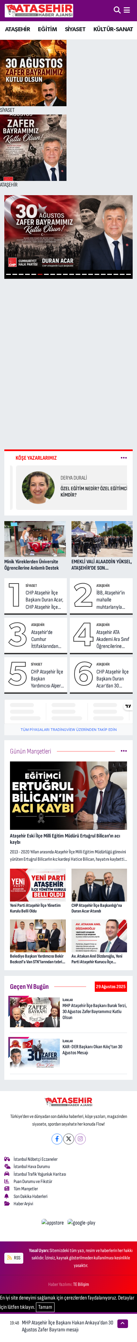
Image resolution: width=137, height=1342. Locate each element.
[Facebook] (57, 1139)
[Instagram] (80, 1139)
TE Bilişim (81, 1284)
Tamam (45, 1307)
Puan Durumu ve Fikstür (33, 1181)
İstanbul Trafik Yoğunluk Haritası (40, 1174)
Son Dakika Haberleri (31, 1196)
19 (122, 274)
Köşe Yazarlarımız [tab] (36, 458)
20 (128, 274)
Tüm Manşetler (26, 1189)
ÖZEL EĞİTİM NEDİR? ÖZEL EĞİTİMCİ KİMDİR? (88, 492)
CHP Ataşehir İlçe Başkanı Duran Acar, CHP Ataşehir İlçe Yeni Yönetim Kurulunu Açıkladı (44, 600)
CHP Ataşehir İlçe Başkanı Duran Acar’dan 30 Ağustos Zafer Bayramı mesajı (112, 679)
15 (96, 274)
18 (115, 274)
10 (65, 274)
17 (109, 274)
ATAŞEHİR (17, 30)
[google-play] (81, 1224)
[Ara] (117, 10)
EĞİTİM (47, 30)
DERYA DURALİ (68, 478)
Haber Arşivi (23, 1204)
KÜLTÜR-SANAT (113, 30)
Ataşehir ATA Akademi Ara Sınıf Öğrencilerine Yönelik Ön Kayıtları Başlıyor (112, 639)
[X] (68, 1139)
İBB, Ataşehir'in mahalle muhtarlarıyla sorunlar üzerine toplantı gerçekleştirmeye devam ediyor (113, 600)
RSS (16, 1258)
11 (71, 274)
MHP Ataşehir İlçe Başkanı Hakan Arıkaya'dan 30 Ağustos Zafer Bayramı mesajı (67, 1326)
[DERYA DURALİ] (32, 487)
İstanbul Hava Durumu (32, 1166)
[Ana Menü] (127, 10)
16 (103, 274)
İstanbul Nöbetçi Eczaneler (36, 1159)
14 (90, 274)
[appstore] (53, 1224)
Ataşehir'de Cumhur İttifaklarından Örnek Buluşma (45, 639)
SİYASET (75, 30)
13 (84, 274)
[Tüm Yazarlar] (124, 458)
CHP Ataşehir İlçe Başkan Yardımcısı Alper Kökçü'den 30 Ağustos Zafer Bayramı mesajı (47, 679)
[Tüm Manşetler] (124, 751)
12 (77, 274)
